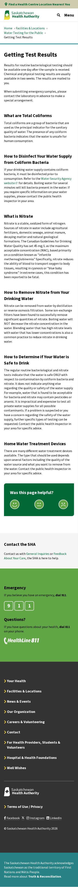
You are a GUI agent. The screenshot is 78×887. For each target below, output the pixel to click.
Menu (69, 14)
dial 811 (64, 627)
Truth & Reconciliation (44, 876)
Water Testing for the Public (23, 33)
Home (8, 28)
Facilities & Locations (30, 28)
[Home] (21, 15)
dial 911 (60, 595)
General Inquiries (37, 554)
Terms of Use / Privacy (25, 806)
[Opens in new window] (23, 818)
